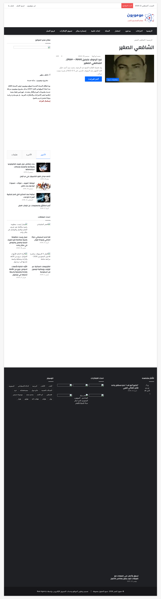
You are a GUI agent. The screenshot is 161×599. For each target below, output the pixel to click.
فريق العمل (20, 6)
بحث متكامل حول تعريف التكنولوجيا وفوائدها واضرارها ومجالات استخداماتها (21, 166)
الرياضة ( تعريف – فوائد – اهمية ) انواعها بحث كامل (22, 185)
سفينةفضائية (24, 390)
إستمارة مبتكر (81, 31)
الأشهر (43, 154)
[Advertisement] (28, 126)
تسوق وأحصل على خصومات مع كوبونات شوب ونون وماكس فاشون (124, 577)
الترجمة (34, 386)
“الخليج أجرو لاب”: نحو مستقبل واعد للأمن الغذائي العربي (124, 387)
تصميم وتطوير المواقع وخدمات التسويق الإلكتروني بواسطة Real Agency (62, 591)
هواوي (26, 399)
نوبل (50, 399)
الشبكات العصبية (47, 390)
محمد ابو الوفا (96, 56)
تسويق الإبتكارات (66, 31)
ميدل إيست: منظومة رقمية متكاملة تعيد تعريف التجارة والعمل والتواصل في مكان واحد (17, 241)
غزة (15, 390)
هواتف (44, 399)
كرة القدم (40, 395)
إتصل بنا (11, 6)
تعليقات (14, 154)
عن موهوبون (31, 6)
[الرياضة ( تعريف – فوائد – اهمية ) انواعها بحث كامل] (43, 186)
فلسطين (49, 395)
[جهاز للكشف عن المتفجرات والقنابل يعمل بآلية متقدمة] (80, 388)
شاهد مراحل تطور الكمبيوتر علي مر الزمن (35, 176)
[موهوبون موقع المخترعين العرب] (140, 17)
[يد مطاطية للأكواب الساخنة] (64, 388)
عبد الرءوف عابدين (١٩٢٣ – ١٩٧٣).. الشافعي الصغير (84, 61)
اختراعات (139, 31)
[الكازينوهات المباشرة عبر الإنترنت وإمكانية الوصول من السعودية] (40, 258)
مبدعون (128, 31)
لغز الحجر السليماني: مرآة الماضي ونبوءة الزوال (41, 238)
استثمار (117, 31)
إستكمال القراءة (44, 101)
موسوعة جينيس (18, 395)
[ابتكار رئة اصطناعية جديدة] (96, 388)
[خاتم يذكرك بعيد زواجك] (80, 399)
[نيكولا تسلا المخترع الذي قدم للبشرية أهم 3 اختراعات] (43, 197)
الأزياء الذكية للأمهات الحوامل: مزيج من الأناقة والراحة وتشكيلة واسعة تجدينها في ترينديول (18, 270)
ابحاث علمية (95, 31)
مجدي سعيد (29, 395)
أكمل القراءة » (93, 79)
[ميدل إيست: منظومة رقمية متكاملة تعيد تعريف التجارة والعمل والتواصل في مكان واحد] (17, 228)
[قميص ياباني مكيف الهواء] (96, 400)
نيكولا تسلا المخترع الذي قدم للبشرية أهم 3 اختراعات (21, 196)
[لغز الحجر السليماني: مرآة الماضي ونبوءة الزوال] (40, 228)
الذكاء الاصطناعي (23, 386)
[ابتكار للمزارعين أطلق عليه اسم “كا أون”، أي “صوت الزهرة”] (64, 402)
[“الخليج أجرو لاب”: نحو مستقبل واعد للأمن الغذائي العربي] (147, 478)
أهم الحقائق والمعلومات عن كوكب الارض (34, 205)
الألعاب (43, 386)
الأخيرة (29, 154)
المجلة (107, 31)
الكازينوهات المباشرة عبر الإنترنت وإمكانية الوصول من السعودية (41, 269)
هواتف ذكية (35, 399)
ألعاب (50, 386)
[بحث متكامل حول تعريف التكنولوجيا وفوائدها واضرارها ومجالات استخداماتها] (43, 167)
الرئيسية (149, 31)
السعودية (11, 386)
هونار (19, 399)
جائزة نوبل (35, 390)
